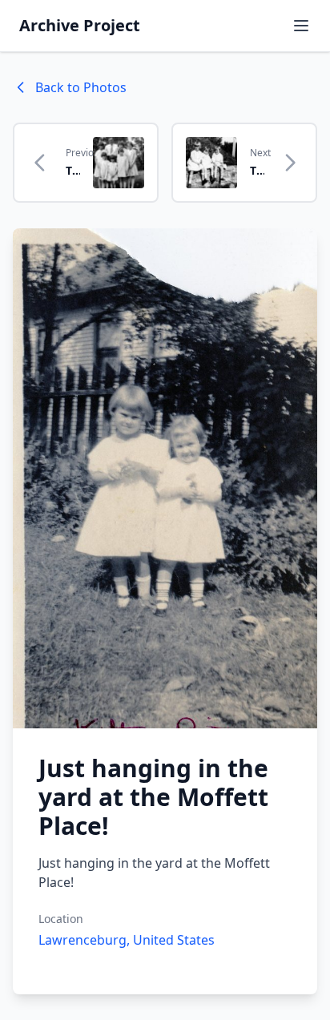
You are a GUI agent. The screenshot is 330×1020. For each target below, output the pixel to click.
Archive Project (79, 25)
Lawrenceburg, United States (126, 940)
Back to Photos (81, 87)
